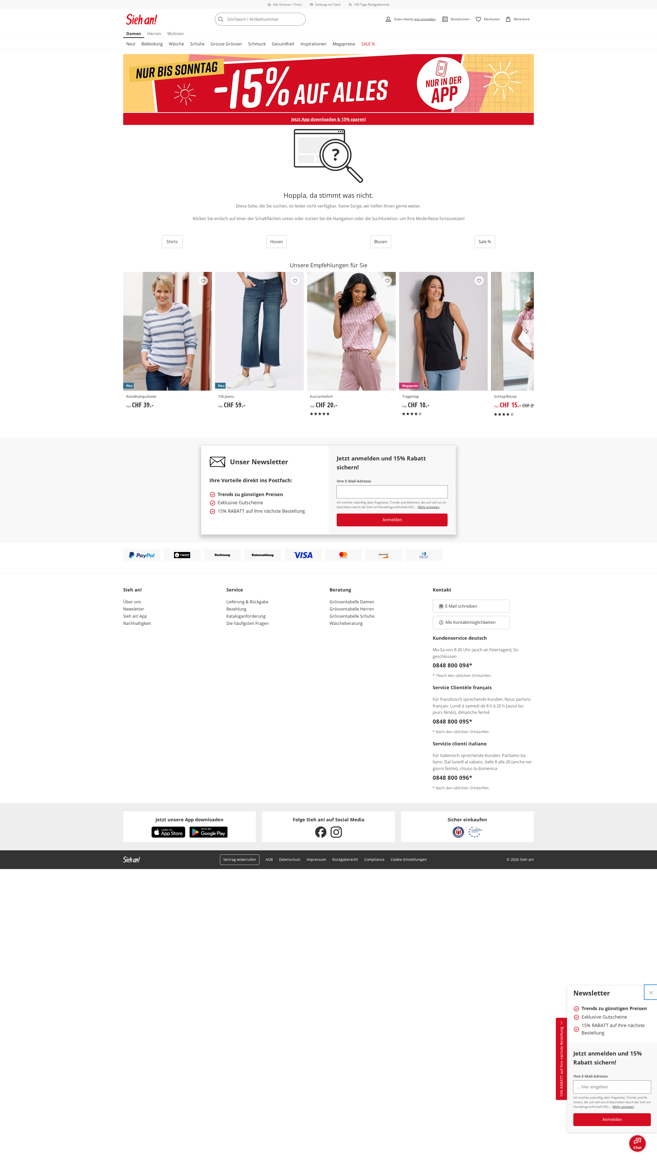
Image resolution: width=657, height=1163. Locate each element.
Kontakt (442, 590)
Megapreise (344, 44)
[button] (528, 331)
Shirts (172, 241)
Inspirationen (313, 44)
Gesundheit (283, 44)
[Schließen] (651, 992)
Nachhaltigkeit (137, 623)
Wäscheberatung (346, 623)
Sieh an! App (135, 616)
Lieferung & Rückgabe (247, 602)
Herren (154, 33)
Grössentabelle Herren (352, 609)
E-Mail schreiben (458, 607)
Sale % (485, 241)
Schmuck (257, 44)
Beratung (340, 590)
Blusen (380, 241)
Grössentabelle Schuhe (352, 616)
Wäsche (176, 44)
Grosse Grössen (226, 44)
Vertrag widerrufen (239, 859)
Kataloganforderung (246, 616)
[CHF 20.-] (351, 331)
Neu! (130, 44)
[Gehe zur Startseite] (141, 19)
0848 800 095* (452, 721)
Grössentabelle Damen (352, 602)
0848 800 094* (452, 665)
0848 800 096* (452, 777)
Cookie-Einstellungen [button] (409, 859)
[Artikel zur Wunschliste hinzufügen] (203, 280)
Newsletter (133, 609)
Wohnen (175, 33)
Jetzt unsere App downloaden (190, 819)
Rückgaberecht (345, 859)
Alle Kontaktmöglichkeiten (470, 622)
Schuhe (197, 44)
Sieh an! (132, 590)
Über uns (132, 602)
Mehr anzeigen (623, 1107)
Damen (133, 33)
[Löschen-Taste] (300, 19)
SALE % (368, 44)
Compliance (374, 859)
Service (234, 590)
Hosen (276, 241)
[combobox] (271, 19)
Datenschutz (290, 859)
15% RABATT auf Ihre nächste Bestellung (561, 1062)
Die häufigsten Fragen (247, 623)
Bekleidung (152, 44)
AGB (269, 859)
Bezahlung (236, 609)
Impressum (316, 859)
